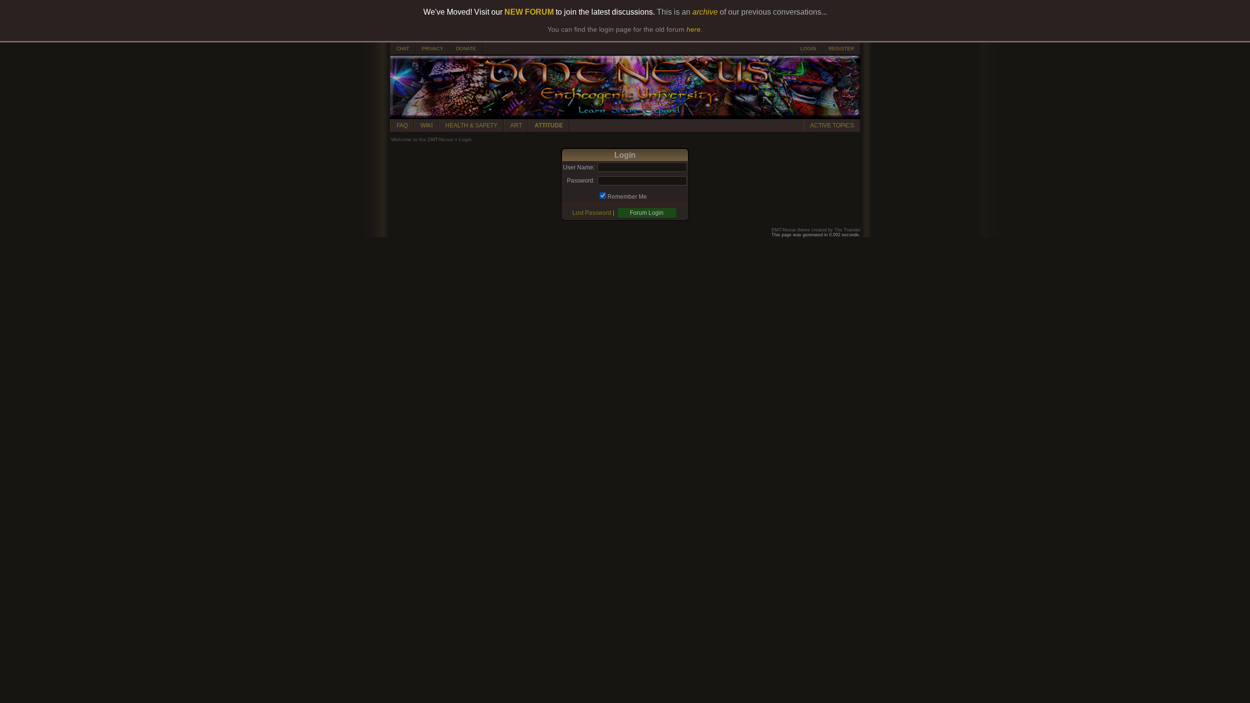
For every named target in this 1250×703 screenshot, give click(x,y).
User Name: (579, 167)
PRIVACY (432, 48)
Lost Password (591, 212)
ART (516, 125)
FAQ (402, 125)
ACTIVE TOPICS (832, 125)
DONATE (466, 48)
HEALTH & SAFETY (471, 125)
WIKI (426, 125)
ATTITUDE (549, 125)
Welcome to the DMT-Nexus (422, 139)
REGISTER (841, 48)
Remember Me (627, 196)
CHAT (402, 48)
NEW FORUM (529, 12)
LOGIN (808, 48)
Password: (581, 180)
